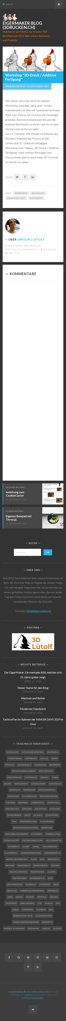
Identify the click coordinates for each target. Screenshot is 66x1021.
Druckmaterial (47, 790)
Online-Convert (18, 872)
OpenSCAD (53, 891)
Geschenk (13, 796)
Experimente (40, 865)
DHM (10, 897)
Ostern (54, 897)
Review (10, 865)
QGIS (56, 884)
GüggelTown (38, 784)
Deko (27, 815)
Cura (55, 777)
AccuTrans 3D (53, 840)
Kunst (26, 846)
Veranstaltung (16, 198)
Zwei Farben (27, 903)
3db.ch (46, 928)
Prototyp (47, 922)
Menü (9, 4)
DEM (50, 878)
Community (37, 803)
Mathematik (21, 784)
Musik (19, 897)
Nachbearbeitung (32, 840)
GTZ (39, 903)
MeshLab (12, 891)
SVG (51, 910)
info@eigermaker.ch (39, 611)
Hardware (31, 758)
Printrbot (11, 903)
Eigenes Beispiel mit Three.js (19, 517)
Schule (44, 758)
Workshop (21, 193)
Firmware (27, 910)
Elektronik (11, 853)
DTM (42, 859)
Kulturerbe (47, 821)
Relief (7, 784)
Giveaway (37, 834)
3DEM (15, 910)
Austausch (38, 193)
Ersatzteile (23, 865)
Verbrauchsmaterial (32, 891)
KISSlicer (55, 809)
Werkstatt (53, 859)
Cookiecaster (11, 840)
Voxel (36, 846)
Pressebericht (52, 853)
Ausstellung (53, 834)
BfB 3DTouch (46, 771)
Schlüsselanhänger (16, 834)
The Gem (10, 803)
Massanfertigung (31, 853)
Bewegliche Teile (23, 916)
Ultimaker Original (33, 752)
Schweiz (41, 910)
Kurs (33, 859)
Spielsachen (12, 809)
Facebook (49, 249)
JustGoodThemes (32, 998)
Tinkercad (40, 765)
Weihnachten (14, 884)
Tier (14, 821)
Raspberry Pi (37, 878)
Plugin (48, 903)
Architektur (14, 777)
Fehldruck (31, 777)
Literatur (44, 884)
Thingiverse (14, 758)
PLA (58, 903)
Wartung (47, 828)
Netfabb (23, 803)
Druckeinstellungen (24, 771)
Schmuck (31, 884)
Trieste (30, 897)
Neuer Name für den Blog (33, 687)
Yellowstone (50, 846)
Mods (54, 758)
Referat (27, 809)
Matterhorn (20, 878)
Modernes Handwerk (33, 708)
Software (54, 765)
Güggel (45, 777)
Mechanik (33, 928)
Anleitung (40, 809)
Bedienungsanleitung (25, 828)
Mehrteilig (55, 784)
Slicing (57, 928)
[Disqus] (33, 333)
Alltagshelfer (44, 916)
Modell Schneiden (14, 928)
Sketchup (15, 790)
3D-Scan (38, 815)
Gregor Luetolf (15, 86)
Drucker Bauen (49, 796)
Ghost (29, 995)
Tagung (55, 865)
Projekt (9, 765)
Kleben (52, 872)
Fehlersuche (29, 796)
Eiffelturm (52, 815)
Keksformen (14, 815)
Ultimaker (12, 752)
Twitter (14, 253)
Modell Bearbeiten (16, 859)
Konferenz (36, 198)
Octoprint (13, 846)
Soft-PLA (41, 897)
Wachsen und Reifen (33, 698)
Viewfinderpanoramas (26, 922)
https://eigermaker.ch (23, 249)
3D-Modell (53, 752)
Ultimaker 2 (24, 765)
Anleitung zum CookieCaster (15, 493)
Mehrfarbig (37, 872)
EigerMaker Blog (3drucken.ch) (22, 25)
